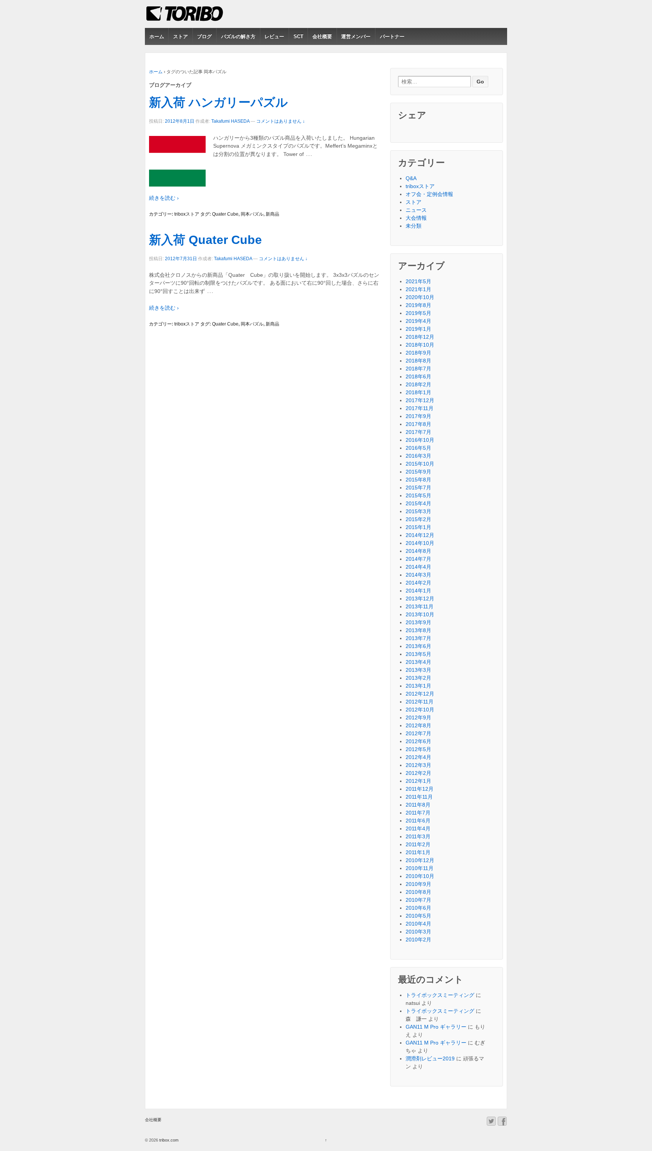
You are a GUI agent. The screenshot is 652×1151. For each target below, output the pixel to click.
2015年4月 (418, 503)
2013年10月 (420, 614)
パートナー (392, 36)
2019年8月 (418, 305)
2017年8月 (418, 424)
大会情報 (416, 218)
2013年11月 (420, 606)
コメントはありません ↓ (280, 121)
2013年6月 (418, 646)
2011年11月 (419, 797)
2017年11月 (420, 408)
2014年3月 (418, 575)
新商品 (272, 214)
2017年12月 (420, 400)
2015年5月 (418, 495)
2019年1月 (418, 329)
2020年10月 (420, 297)
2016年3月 (418, 456)
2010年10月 (420, 876)
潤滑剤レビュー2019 (430, 1058)
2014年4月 (418, 567)
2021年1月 (418, 289)
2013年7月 (418, 638)
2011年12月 (420, 789)
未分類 (413, 226)
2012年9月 (418, 717)
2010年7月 (418, 900)
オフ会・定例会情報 (429, 194)
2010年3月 (418, 932)
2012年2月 (418, 773)
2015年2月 (418, 519)
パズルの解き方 (238, 36)
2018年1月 (418, 392)
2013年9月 (418, 622)
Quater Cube (225, 214)
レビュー (274, 36)
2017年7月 (418, 432)
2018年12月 (420, 337)
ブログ (204, 36)
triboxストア (186, 214)
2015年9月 (418, 472)
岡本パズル (252, 214)
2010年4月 (418, 924)
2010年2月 (418, 940)
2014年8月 (418, 551)
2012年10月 (420, 710)
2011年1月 (418, 852)
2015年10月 (420, 464)
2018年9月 (418, 353)
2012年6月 (418, 741)
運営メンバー (356, 36)
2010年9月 (418, 884)
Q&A (411, 178)
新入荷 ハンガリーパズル (218, 102)
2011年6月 (418, 821)
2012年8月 (418, 725)
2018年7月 (418, 369)
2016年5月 (418, 448)
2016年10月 (420, 440)
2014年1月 (418, 591)
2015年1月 (418, 527)
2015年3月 (418, 511)
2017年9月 (418, 416)
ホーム (156, 36)
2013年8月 (418, 630)
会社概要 (322, 36)
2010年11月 (420, 868)
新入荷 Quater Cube (205, 240)
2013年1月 (418, 686)
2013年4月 (418, 662)
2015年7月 (418, 487)
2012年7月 (418, 733)
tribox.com (168, 1140)
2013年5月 (418, 654)
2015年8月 (418, 480)
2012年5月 (418, 749)
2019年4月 (418, 321)
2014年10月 (420, 543)
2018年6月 (418, 376)
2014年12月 (420, 535)
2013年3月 (418, 670)
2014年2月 (418, 583)
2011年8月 (418, 805)
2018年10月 (420, 345)
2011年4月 (418, 828)
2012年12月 (420, 694)
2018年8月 (418, 361)
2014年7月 (418, 559)
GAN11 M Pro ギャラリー (436, 1027)
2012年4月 (418, 757)
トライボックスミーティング (440, 995)
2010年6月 (418, 908)
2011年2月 (418, 844)
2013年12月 (420, 599)
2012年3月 (418, 765)
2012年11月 (420, 702)
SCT (298, 36)
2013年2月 (418, 678)
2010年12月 (420, 860)
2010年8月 (418, 892)
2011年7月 (418, 813)
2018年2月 (418, 384)
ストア (180, 36)
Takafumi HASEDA (230, 121)
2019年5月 (418, 313)
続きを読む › (164, 198)
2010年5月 (418, 916)
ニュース (416, 210)
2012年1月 (418, 781)
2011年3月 (418, 836)
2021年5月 (418, 281)
